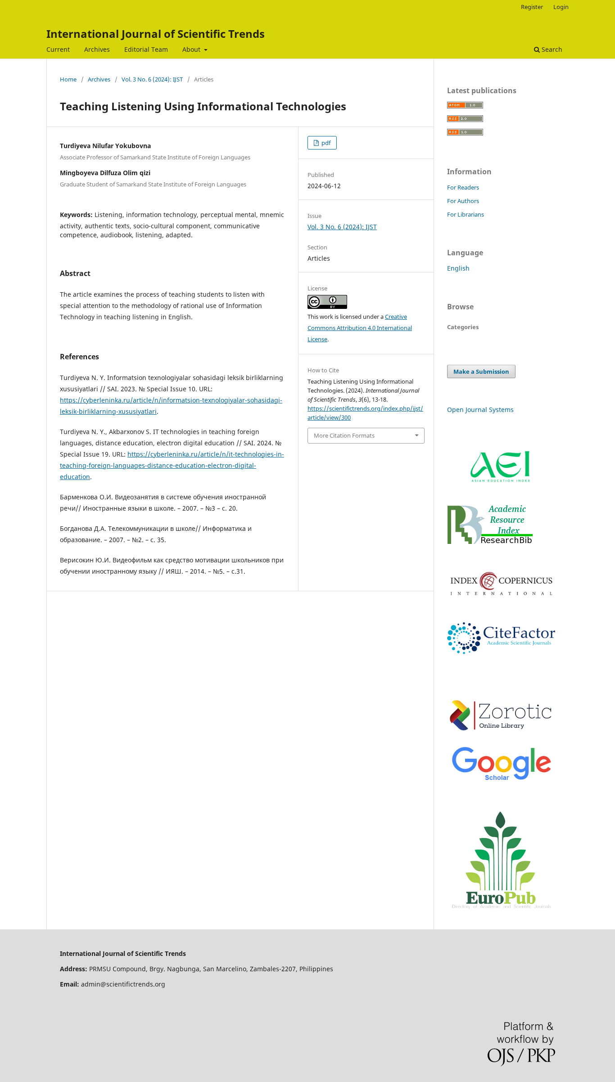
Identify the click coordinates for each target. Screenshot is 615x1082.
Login (561, 7)
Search (551, 49)
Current (58, 49)
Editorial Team (146, 49)
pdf (325, 143)
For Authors (463, 201)
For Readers (463, 187)
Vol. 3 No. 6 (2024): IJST (152, 79)
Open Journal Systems (480, 409)
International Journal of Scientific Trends (155, 33)
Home (68, 79)
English (458, 268)
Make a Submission (481, 371)
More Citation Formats (344, 435)
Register (532, 7)
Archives (97, 49)
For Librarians (465, 214)
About (192, 49)
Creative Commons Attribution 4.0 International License (360, 327)
